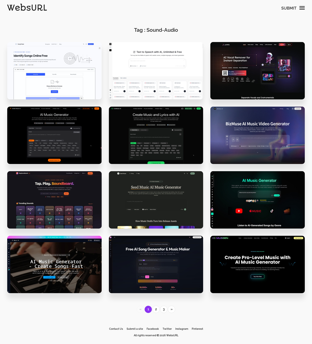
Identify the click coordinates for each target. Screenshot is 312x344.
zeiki (56, 88)
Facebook (153, 328)
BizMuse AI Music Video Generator (257, 140)
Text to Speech (156, 76)
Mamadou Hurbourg (260, 152)
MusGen (257, 269)
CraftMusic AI (156, 140)
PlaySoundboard (54, 205)
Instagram (181, 328)
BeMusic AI (258, 205)
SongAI (156, 269)
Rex (57, 281)
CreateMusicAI (54, 140)
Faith (260, 281)
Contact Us (116, 328)
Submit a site (135, 328)
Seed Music (156, 205)
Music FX (54, 269)
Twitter (167, 328)
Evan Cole (260, 217)
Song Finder (54, 76)
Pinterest (197, 328)
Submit (289, 8)
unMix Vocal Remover (257, 76)
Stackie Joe (57, 217)
